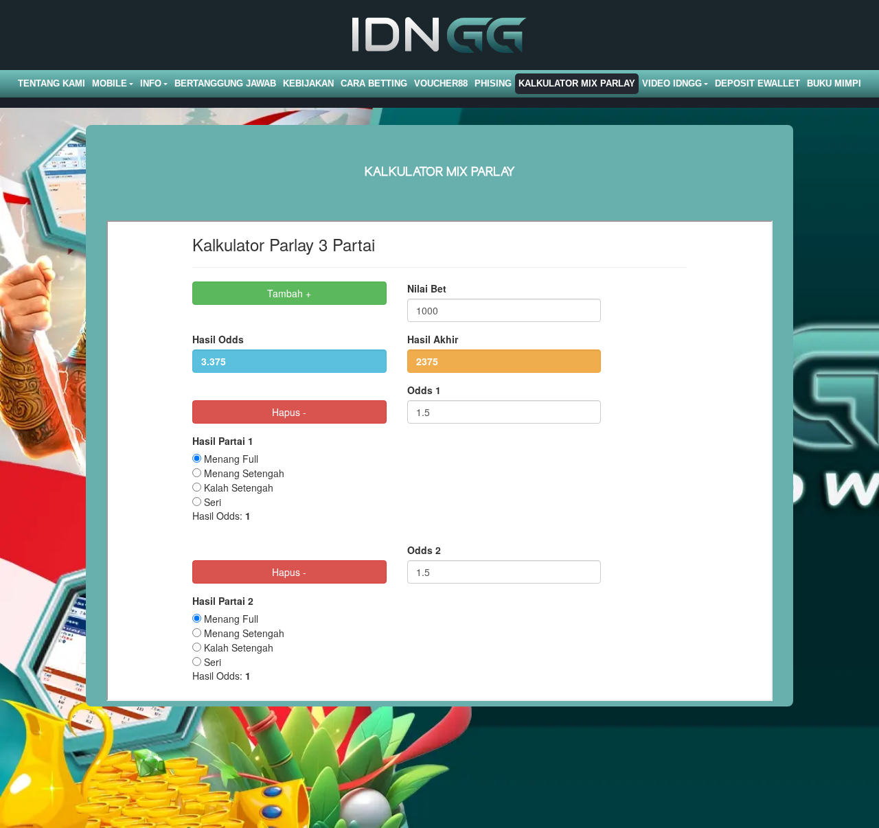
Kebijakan (308, 83)
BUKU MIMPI (834, 83)
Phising (493, 83)
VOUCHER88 (441, 83)
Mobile (109, 83)
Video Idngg (672, 83)
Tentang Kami (51, 83)
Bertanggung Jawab (225, 83)
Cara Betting (374, 83)
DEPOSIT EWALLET (757, 83)
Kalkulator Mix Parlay (576, 83)
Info (150, 83)
